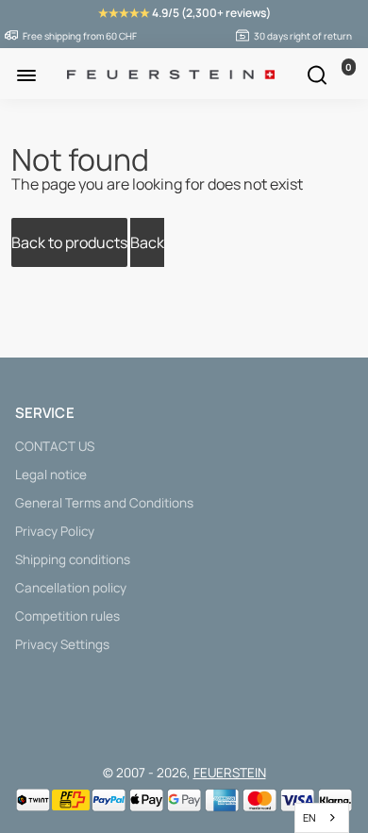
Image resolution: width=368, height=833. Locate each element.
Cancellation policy (70, 587)
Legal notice (51, 474)
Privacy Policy (54, 531)
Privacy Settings (62, 644)
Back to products (69, 242)
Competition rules (67, 616)
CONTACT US (54, 446)
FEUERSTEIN (229, 772)
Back (147, 242)
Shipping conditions (72, 559)
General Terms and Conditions (104, 502)
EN (309, 817)
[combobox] (322, 818)
